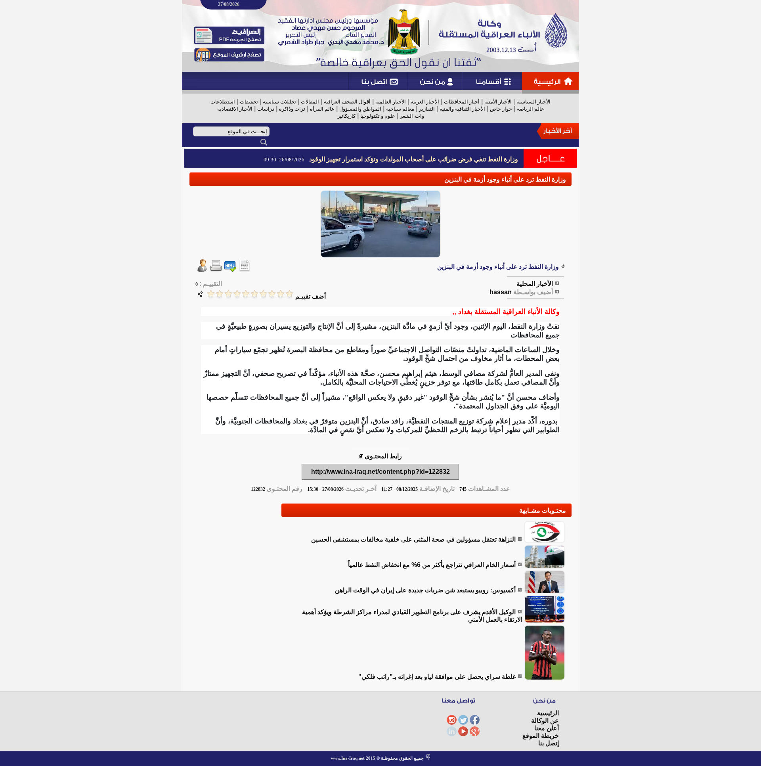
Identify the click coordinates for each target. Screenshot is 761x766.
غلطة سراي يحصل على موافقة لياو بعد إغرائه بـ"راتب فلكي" (437, 676)
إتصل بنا (548, 743)
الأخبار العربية (425, 102)
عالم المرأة (322, 109)
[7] (237, 294)
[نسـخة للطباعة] (216, 269)
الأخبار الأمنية (498, 102)
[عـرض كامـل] (544, 541)
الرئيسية (548, 713)
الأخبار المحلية (534, 283)
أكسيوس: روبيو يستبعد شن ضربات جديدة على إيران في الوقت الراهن (425, 590)
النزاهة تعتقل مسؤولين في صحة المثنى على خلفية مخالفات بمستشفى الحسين (413, 539)
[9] (219, 294)
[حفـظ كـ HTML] (230, 269)
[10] (211, 294)
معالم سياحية (400, 109)
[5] (254, 294)
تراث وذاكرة (292, 109)
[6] (245, 294)
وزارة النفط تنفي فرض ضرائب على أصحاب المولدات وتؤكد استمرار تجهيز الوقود (413, 159)
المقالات (310, 102)
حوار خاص (501, 109)
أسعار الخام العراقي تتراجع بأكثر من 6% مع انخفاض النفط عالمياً (432, 564)
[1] (289, 294)
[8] (228, 294)
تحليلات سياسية (279, 102)
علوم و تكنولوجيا (377, 116)
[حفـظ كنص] (244, 269)
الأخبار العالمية (390, 102)
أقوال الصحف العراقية (347, 102)
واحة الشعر (412, 116)
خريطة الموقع (540, 735)
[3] (272, 294)
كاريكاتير (346, 116)
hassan (500, 292)
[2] (280, 294)
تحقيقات (249, 102)
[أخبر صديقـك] (201, 269)
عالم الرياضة (530, 109)
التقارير (427, 109)
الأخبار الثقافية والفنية (462, 109)
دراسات (265, 109)
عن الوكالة (545, 720)
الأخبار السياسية (533, 102)
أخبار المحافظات (462, 102)
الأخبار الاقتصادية (234, 109)
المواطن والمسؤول (360, 109)
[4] (263, 294)
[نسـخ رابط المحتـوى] (361, 456)
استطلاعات (222, 102)
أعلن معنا (546, 728)
